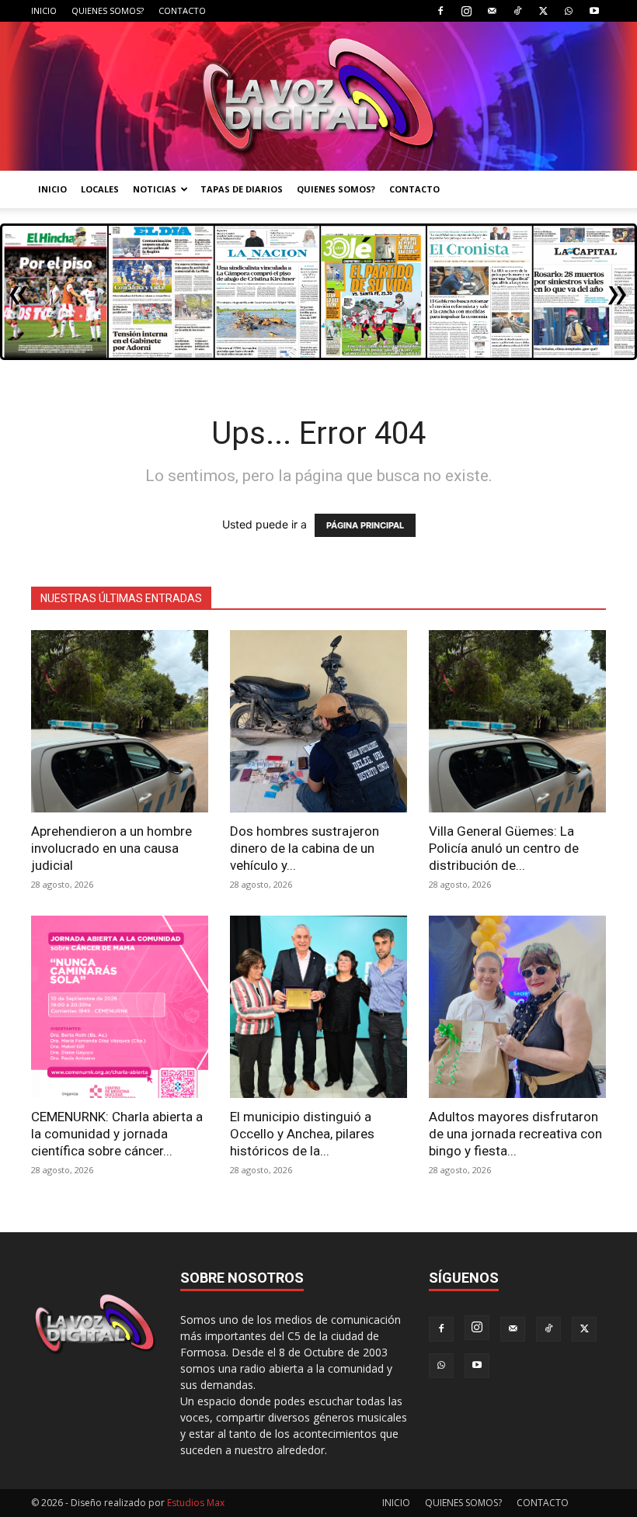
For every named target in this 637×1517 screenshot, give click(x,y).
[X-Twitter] (543, 11)
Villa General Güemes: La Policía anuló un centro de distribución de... (504, 848)
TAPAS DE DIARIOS (241, 189)
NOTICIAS (154, 189)
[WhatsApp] (568, 11)
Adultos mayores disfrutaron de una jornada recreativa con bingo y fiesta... (515, 1134)
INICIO (44, 10)
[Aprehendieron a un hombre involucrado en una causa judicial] (119, 721)
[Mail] (491, 11)
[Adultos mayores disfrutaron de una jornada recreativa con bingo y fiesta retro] (517, 1007)
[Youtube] (594, 11)
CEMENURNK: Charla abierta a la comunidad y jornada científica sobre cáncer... (117, 1134)
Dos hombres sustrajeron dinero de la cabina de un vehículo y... (304, 848)
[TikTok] (517, 11)
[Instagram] (466, 11)
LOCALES (100, 189)
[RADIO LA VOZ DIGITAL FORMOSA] (318, 96)
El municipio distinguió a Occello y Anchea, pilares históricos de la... (302, 1134)
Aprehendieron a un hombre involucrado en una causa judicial (111, 848)
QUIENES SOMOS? (107, 10)
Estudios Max (196, 1502)
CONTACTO (182, 10)
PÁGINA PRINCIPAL (365, 525)
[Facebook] (440, 11)
